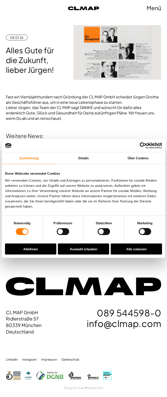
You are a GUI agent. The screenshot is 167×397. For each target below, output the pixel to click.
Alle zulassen (136, 249)
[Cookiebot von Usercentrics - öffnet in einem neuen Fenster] (143, 145)
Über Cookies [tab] (138, 158)
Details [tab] (83, 158)
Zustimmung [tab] (29, 158)
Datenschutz (70, 359)
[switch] (63, 231)
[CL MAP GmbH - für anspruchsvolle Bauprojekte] (99, 8)
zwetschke (95, 388)
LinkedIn (12, 359)
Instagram (29, 359)
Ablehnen (30, 249)
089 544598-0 (129, 312)
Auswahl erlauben (83, 249)
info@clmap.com (124, 323)
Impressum (49, 359)
